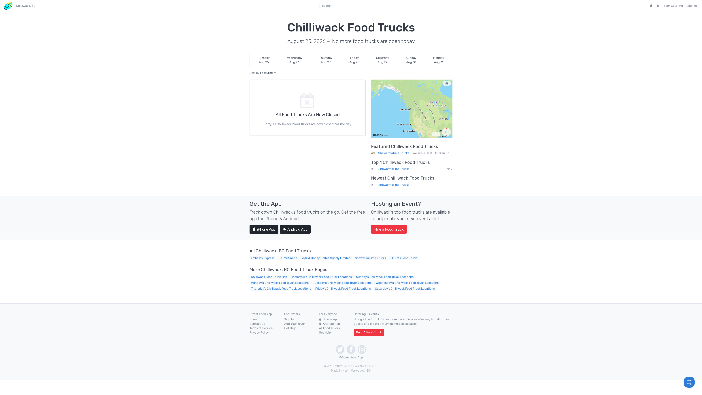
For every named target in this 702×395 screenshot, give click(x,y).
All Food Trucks (329, 328)
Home (253, 319)
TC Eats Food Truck (403, 258)
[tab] (264, 60)
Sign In (692, 5)
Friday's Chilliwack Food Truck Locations (343, 288)
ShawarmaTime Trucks (393, 153)
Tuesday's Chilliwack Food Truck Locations (342, 283)
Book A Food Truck (369, 332)
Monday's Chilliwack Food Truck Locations (280, 283)
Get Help (290, 328)
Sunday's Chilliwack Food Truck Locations (385, 277)
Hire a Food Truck (389, 229)
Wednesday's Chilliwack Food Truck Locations (407, 283)
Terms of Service (261, 328)
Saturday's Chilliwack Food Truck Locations (405, 288)
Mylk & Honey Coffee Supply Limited (326, 258)
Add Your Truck (294, 324)
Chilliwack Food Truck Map (269, 277)
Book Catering (673, 5)
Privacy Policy (259, 332)
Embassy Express (262, 258)
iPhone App (266, 229)
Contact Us (257, 324)
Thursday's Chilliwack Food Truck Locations (281, 288)
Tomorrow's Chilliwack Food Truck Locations (321, 277)
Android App (297, 229)
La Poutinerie (288, 258)
